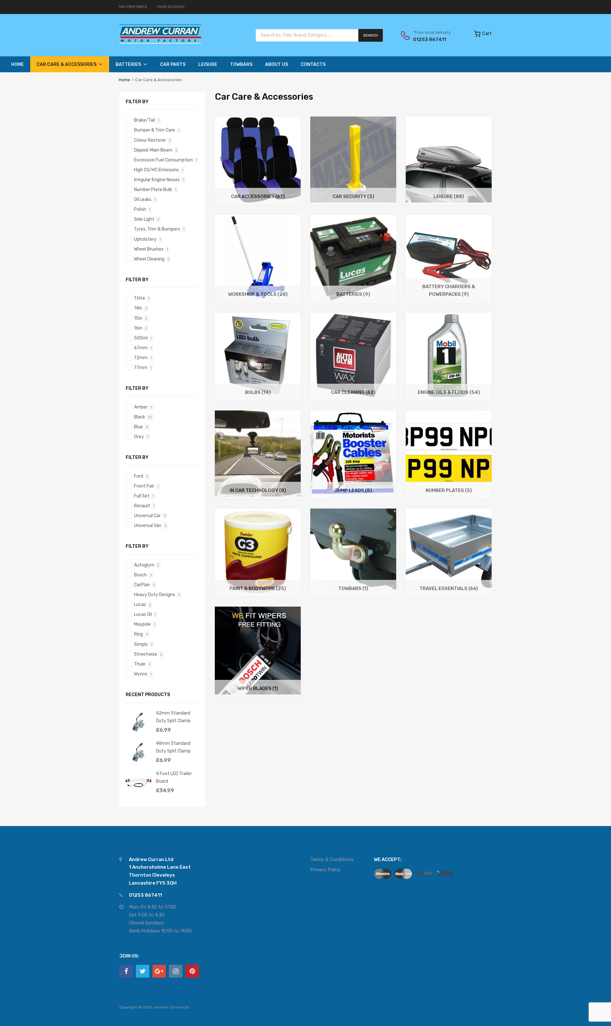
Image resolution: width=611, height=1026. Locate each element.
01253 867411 (428, 39)
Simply (141, 644)
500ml (141, 337)
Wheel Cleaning (149, 258)
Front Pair (144, 485)
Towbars (241, 64)
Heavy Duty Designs (154, 594)
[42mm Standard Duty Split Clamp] (138, 733)
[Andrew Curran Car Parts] (160, 42)
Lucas (140, 604)
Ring (138, 634)
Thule (139, 663)
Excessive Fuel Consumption (163, 159)
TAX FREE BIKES (132, 6)
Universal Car (147, 515)
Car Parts (173, 64)
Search (370, 35)
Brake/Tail (144, 120)
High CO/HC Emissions (156, 169)
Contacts (313, 64)
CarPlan (142, 584)
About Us (276, 64)
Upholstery (145, 239)
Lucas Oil (143, 614)
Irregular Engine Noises (157, 179)
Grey (139, 436)
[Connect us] (126, 971)
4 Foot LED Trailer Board (174, 777)
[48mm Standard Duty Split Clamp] (138, 763)
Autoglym (144, 564)
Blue (138, 426)
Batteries (128, 64)
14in (138, 307)
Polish (140, 209)
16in (138, 328)
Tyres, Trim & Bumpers (157, 229)
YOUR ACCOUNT (171, 6)
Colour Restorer (150, 140)
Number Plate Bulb (153, 189)
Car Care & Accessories (66, 64)
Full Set (142, 495)
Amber (141, 407)
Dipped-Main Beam (153, 150)
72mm (141, 357)
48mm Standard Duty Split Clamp (173, 747)
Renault (142, 505)
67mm (141, 347)
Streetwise (145, 654)
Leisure (207, 64)
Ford (138, 476)
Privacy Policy (325, 870)
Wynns (140, 673)
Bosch (140, 574)
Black (139, 416)
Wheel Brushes (149, 249)
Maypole (142, 624)
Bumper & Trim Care (154, 129)
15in (138, 318)
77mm (140, 367)
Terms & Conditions (332, 859)
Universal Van (147, 525)
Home (17, 64)
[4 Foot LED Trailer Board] (138, 793)
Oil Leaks (142, 199)
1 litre (139, 298)
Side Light (144, 219)
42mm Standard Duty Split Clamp (173, 716)
